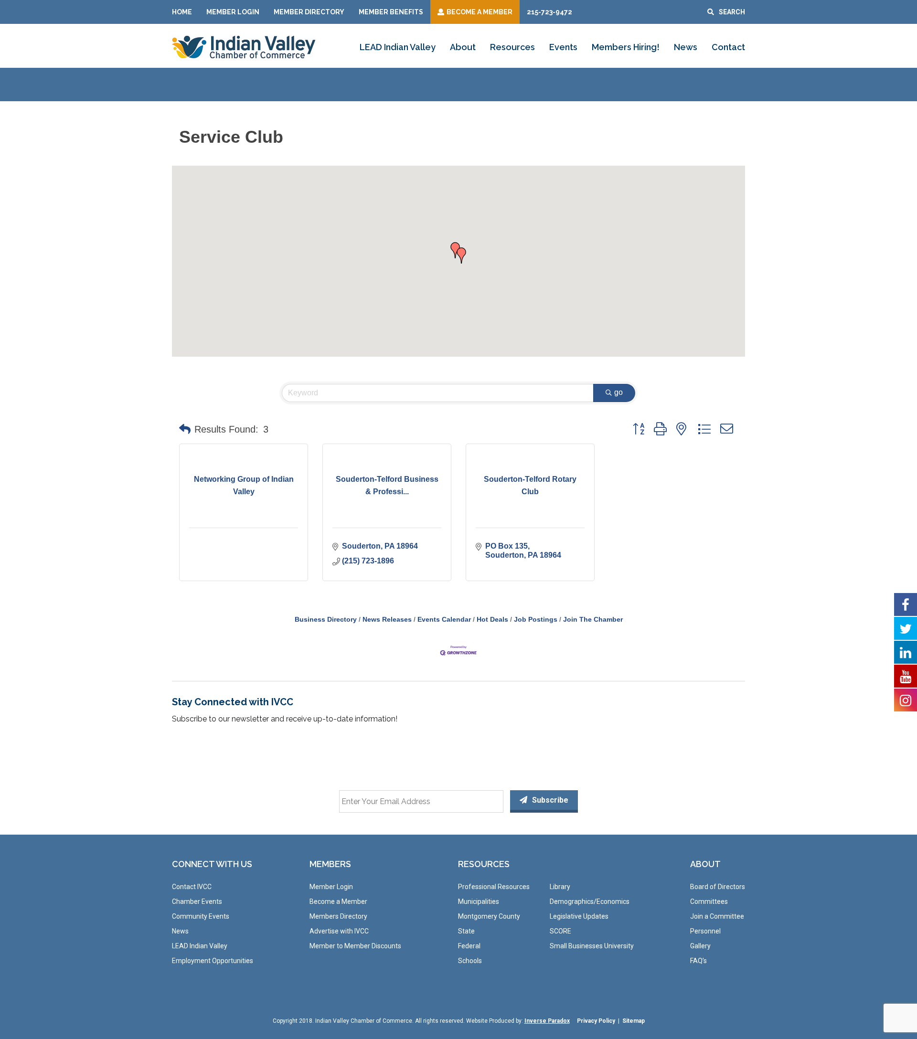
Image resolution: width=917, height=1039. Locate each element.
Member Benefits (391, 12)
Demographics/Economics (589, 901)
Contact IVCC (192, 887)
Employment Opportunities (212, 961)
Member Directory (309, 12)
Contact (728, 47)
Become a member (479, 12)
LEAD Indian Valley (398, 47)
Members (330, 864)
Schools (470, 961)
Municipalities (478, 901)
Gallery (700, 946)
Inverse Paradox (547, 1021)
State (466, 931)
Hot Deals (492, 619)
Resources (512, 47)
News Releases (387, 619)
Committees (709, 901)
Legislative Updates (579, 916)
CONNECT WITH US (212, 864)
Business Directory (326, 619)
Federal (469, 946)
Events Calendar (444, 619)
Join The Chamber (593, 619)
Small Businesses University (592, 946)
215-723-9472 (549, 12)
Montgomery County (489, 916)
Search (732, 12)
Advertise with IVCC (339, 931)
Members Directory (338, 916)
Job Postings (535, 619)
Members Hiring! (626, 47)
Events (563, 47)
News (685, 47)
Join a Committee (717, 916)
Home (182, 12)
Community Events (200, 916)
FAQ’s (698, 961)
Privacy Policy (596, 1021)
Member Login (232, 12)
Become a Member (338, 901)
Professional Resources (494, 887)
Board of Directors (717, 887)
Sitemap (633, 1021)
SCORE (560, 931)
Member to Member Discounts (355, 946)
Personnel (705, 931)
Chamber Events (197, 901)
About (463, 47)
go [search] (618, 392)
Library (560, 887)
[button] (461, 255)
